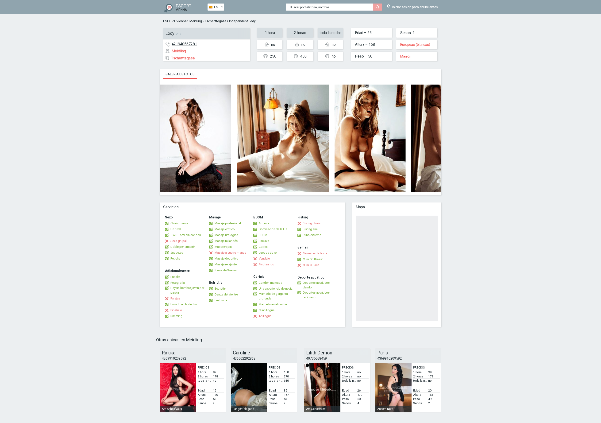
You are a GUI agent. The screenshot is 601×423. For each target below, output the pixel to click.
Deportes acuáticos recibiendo (316, 295)
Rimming (176, 316)
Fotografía (177, 282)
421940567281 (184, 44)
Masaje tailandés (226, 241)
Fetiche (175, 258)
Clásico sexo (179, 223)
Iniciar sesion (415, 7)
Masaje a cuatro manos (230, 252)
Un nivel (175, 229)
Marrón (405, 56)
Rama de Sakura (226, 270)
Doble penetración (183, 246)
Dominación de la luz (273, 229)
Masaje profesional (228, 223)
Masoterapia (223, 246)
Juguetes (176, 252)
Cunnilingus (266, 310)
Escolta (175, 277)
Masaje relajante (226, 264)
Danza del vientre (226, 294)
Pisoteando (266, 264)
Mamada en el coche (273, 304)
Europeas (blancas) (415, 45)
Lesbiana (221, 300)
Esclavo (264, 241)
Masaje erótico (225, 229)
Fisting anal (310, 229)
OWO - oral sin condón (185, 235)
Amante (264, 223)
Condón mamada (270, 282)
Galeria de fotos (180, 74)
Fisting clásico (313, 223)
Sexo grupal (178, 241)
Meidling (195, 21)
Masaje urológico (226, 235)
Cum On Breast (313, 259)
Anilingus (265, 316)
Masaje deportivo (226, 258)
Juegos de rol (268, 252)
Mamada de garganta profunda (273, 296)
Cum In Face (311, 265)
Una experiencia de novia (276, 288)
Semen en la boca (315, 253)
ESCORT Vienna (175, 21)
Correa (263, 246)
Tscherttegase (215, 21)
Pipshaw (176, 310)
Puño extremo (312, 235)
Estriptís (220, 288)
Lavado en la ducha (183, 304)
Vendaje (264, 258)
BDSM (263, 235)
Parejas (175, 298)
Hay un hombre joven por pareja (187, 290)
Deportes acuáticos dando (316, 285)
